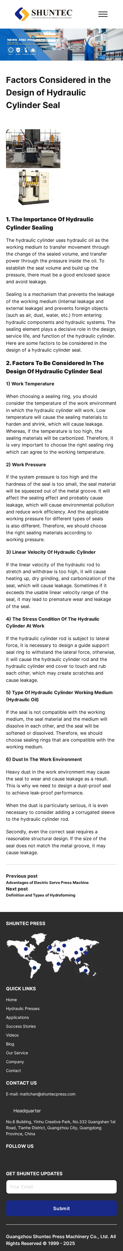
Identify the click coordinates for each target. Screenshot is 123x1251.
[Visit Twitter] (17, 1157)
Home (11, 999)
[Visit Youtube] (26, 1157)
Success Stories (21, 1026)
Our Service (17, 1052)
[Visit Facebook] (35, 1157)
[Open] (103, 14)
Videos (12, 1035)
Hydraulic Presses (22, 1008)
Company (15, 1061)
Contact (13, 1070)
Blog (10, 1043)
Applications (17, 1017)
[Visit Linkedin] (8, 1157)
